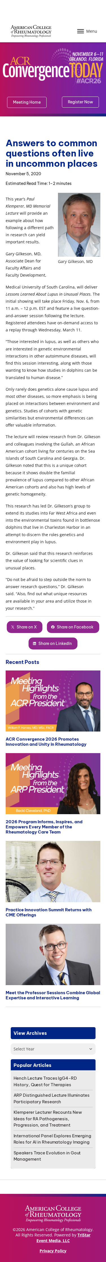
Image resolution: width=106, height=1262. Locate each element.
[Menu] (80, 31)
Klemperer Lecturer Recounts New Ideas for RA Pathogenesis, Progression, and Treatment (48, 1119)
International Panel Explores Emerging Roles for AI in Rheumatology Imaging (52, 1139)
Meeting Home (27, 102)
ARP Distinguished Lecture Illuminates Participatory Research (52, 1098)
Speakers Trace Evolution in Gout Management (47, 1156)
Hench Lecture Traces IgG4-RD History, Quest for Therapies (45, 1081)
